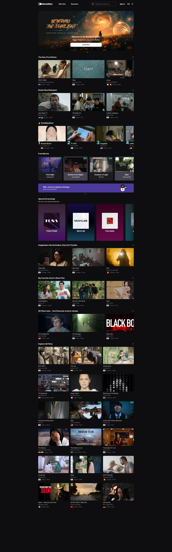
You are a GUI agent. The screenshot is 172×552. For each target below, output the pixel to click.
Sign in (122, 4)
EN (128, 4)
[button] (82, 52)
